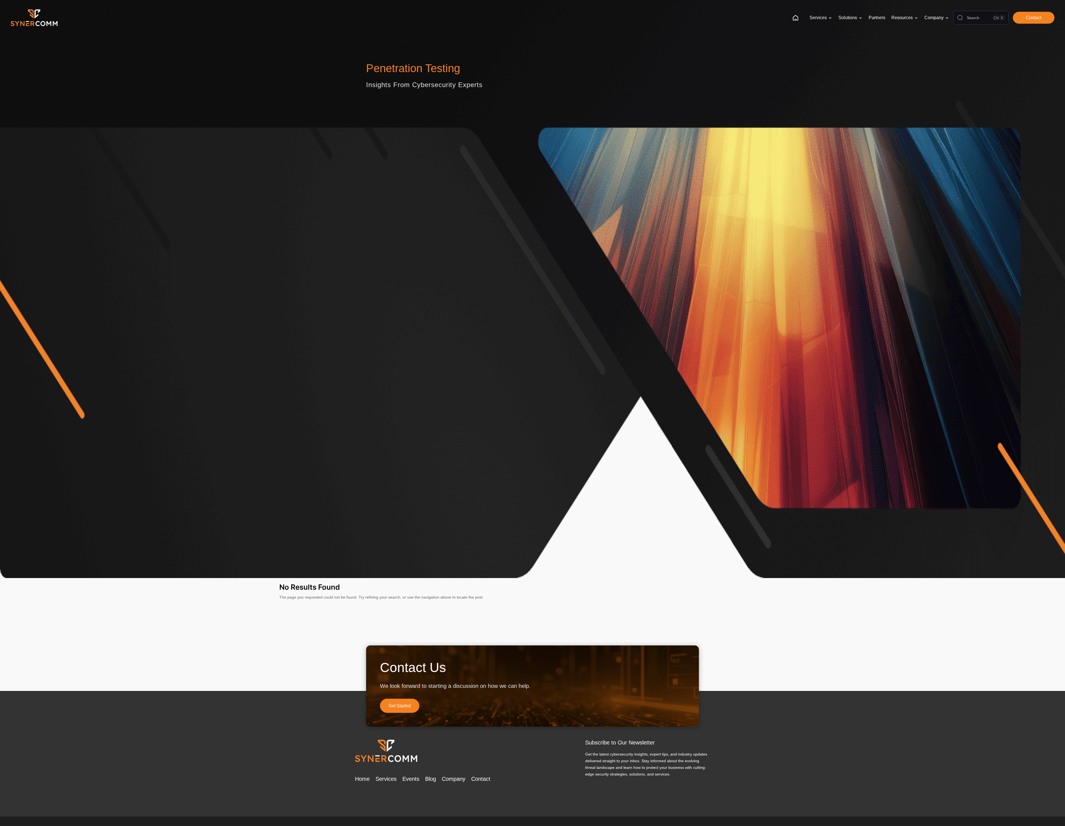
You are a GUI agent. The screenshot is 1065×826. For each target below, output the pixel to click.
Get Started (400, 705)
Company (934, 17)
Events (410, 779)
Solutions (847, 17)
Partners (877, 17)
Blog (430, 779)
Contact (1033, 17)
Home (797, 17)
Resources (902, 17)
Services (818, 17)
